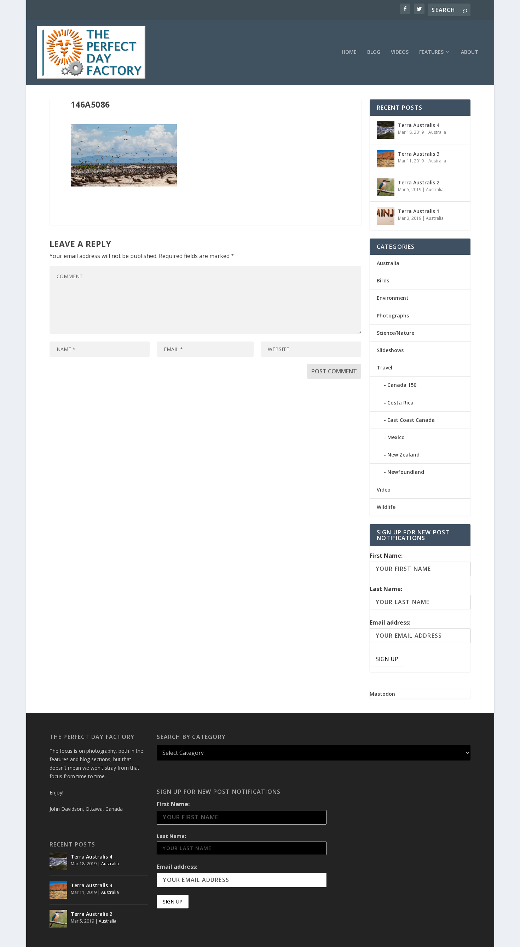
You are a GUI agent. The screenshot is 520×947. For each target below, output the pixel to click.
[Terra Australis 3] (385, 158)
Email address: (390, 622)
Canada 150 (401, 384)
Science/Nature (395, 332)
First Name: (386, 555)
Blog (373, 52)
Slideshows (390, 350)
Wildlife (386, 507)
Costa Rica (400, 402)
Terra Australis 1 (418, 211)
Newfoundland (405, 472)
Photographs (393, 315)
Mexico (396, 437)
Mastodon (382, 693)
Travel (384, 367)
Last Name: (386, 589)
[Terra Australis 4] (385, 130)
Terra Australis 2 (418, 182)
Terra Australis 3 (418, 153)
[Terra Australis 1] (385, 216)
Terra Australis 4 (418, 125)
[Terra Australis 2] (385, 187)
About (469, 52)
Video (384, 489)
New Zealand (403, 454)
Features (431, 52)
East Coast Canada (411, 420)
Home (349, 52)
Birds (383, 280)
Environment (393, 297)
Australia (437, 132)
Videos (400, 52)
